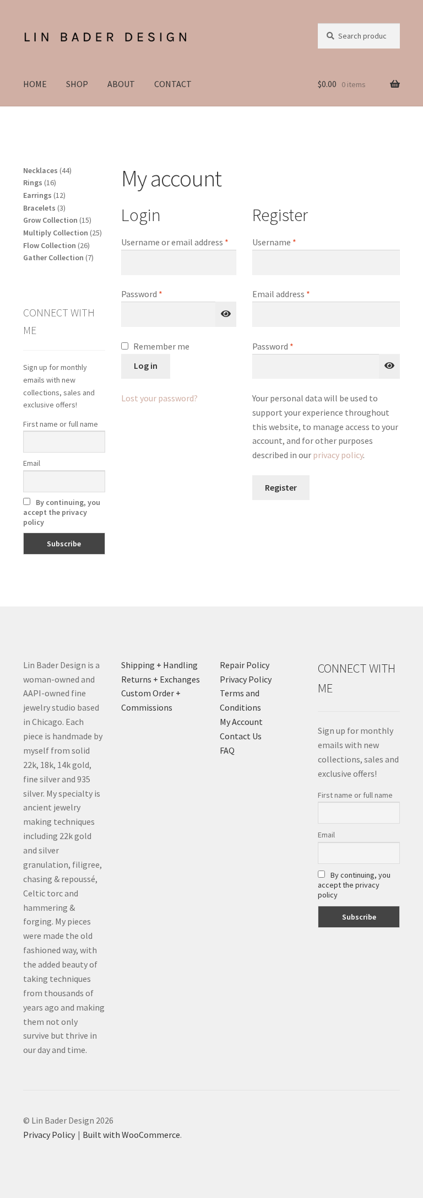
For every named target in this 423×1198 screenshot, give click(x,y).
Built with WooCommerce (131, 1134)
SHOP (77, 83)
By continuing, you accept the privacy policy (61, 512)
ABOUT (121, 83)
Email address (297, 293)
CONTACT (173, 83)
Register (281, 487)
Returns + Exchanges (160, 679)
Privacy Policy (246, 679)
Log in (146, 365)
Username (290, 242)
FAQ (227, 750)
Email (31, 463)
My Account (241, 721)
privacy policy (338, 454)
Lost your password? (159, 398)
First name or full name (60, 424)
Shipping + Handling (159, 664)
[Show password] (225, 314)
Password (158, 293)
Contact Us (241, 736)
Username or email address (178, 242)
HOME (35, 83)
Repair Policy (244, 664)
